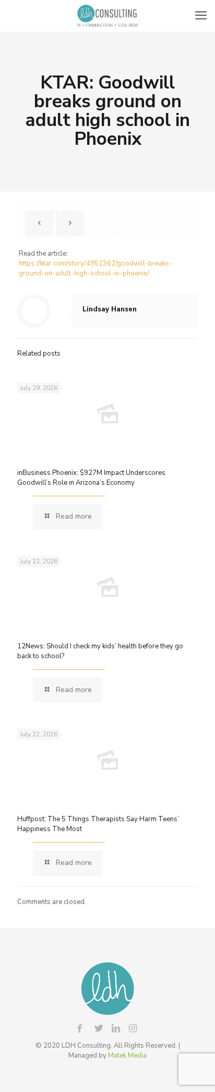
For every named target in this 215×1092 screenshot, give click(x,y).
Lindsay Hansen (109, 309)
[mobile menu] (201, 15)
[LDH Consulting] (107, 16)
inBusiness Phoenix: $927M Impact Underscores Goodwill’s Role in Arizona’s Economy (91, 477)
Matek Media (127, 1055)
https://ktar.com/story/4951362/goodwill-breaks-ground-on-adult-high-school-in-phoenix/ (95, 268)
